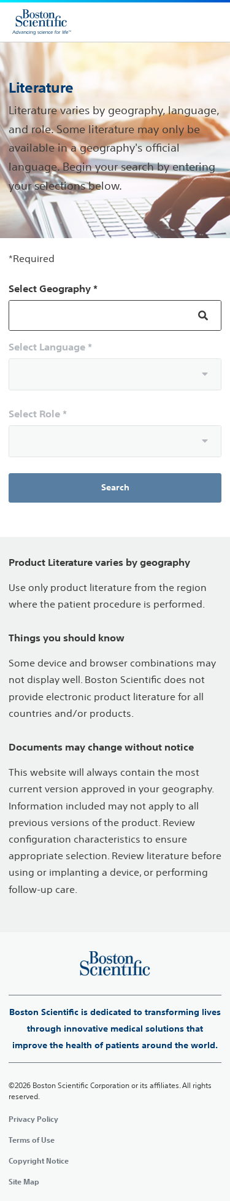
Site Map (24, 1181)
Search (115, 487)
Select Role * (38, 413)
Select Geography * (53, 288)
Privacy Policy (33, 1119)
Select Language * (50, 347)
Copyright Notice (39, 1160)
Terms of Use (32, 1140)
